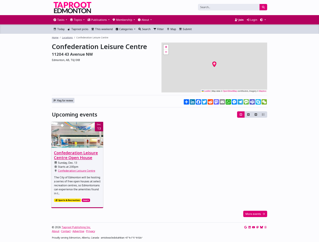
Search (146, 29)
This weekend (103, 29)
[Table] (256, 114)
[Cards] (241, 114)
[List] (263, 114)
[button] (263, 19)
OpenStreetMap (230, 90)
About (55, 231)
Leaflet (207, 90)
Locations (67, 37)
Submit (187, 29)
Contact (66, 231)
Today (60, 29)
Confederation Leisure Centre (76, 171)
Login (253, 20)
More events (253, 214)
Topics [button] (78, 20)
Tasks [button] (60, 20)
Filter (160, 29)
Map (173, 29)
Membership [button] (124, 20)
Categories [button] (126, 29)
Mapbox (262, 90)
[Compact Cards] (248, 114)
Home (55, 37)
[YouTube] (253, 227)
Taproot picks (79, 29)
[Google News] (245, 227)
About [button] (145, 20)
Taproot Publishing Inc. (76, 227)
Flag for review (64, 100)
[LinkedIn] (249, 227)
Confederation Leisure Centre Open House (76, 155)
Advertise (78, 231)
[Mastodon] (257, 227)
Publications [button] (99, 20)
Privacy (90, 231)
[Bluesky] (261, 227)
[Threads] (265, 227)
